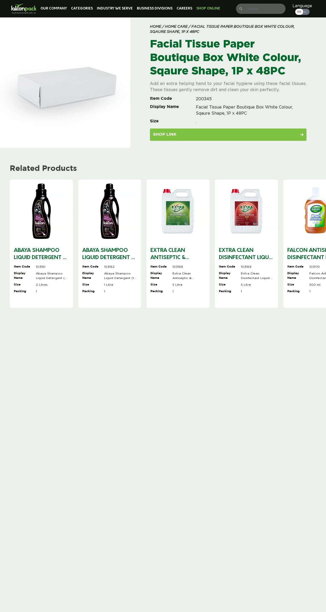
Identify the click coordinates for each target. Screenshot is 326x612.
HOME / (157, 26)
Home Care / (177, 26)
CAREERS (184, 8)
